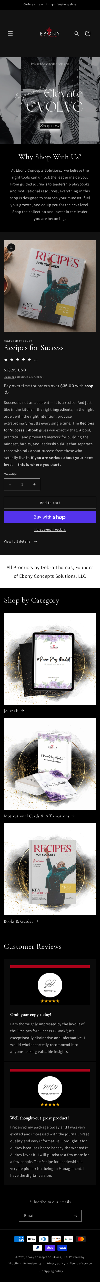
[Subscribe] (75, 1216)
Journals (11, 710)
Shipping (9, 377)
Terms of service (81, 1263)
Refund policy (32, 1263)
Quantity (10, 474)
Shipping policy (52, 1271)
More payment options (50, 529)
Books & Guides (18, 921)
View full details (17, 541)
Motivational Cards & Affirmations (36, 816)
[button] (10, 33)
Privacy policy (55, 1263)
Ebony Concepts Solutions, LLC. (47, 1257)
